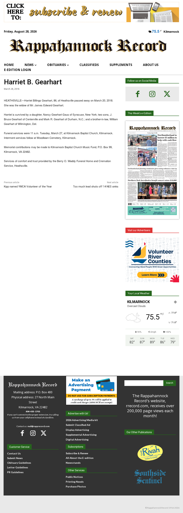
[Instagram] (152, 94)
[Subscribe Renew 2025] (91, 12)
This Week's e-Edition (139, 113)
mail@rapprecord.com (39, 426)
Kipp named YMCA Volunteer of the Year (28, 186)
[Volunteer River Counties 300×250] (152, 260)
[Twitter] (166, 94)
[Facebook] (137, 94)
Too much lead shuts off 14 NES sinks (95, 186)
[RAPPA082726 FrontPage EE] (152, 216)
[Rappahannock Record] (88, 47)
